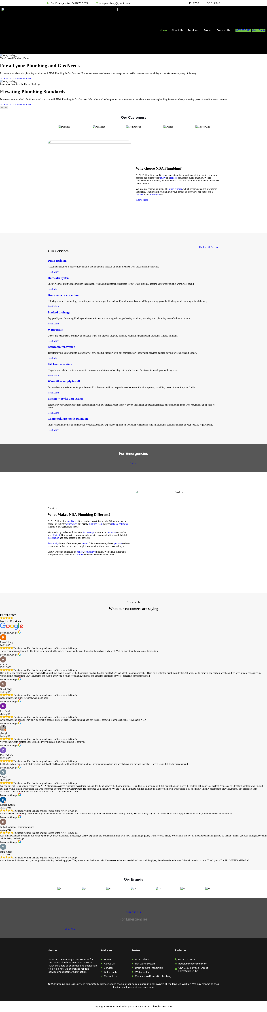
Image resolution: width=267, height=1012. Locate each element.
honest (80, 551)
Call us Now (70, 929)
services (112, 532)
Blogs (207, 30)
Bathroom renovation (61, 346)
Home (163, 30)
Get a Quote (258, 30)
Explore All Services (209, 247)
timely (162, 177)
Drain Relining (57, 260)
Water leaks (55, 329)
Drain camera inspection (63, 295)
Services (193, 30)
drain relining (175, 189)
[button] (193, 30)
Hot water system (59, 278)
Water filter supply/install (64, 381)
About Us (177, 30)
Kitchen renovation (60, 364)
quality (71, 521)
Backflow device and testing (65, 398)
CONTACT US (23, 78)
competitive (90, 551)
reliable (173, 177)
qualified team (95, 524)
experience (71, 524)
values (84, 543)
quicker (139, 194)
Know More (142, 199)
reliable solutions (119, 524)
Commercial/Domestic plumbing (68, 418)
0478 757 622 (243, 30)
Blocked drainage (59, 312)
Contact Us (223, 30)
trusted (80, 554)
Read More (53, 272)
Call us (133, 463)
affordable (155, 194)
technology (88, 532)
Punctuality (53, 543)
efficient (56, 535)
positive (118, 543)
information (53, 537)
